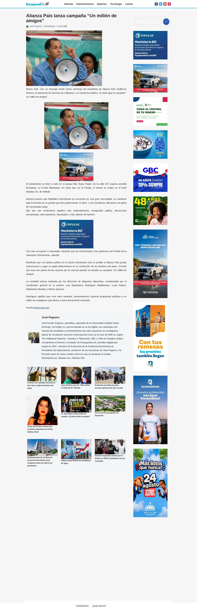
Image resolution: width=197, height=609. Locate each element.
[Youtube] (165, 4)
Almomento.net (41, 307)
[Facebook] (156, 4)
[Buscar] (166, 21)
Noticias (68, 4)
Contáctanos (82, 606)
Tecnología (116, 4)
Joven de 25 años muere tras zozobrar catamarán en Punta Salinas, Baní (40, 429)
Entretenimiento (85, 4)
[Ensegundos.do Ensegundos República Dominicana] (37, 4)
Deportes (102, 4)
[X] (160, 4)
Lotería (129, 4)
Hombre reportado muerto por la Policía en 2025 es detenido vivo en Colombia (110, 458)
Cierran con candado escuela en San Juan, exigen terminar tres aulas (41, 385)
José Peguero (35, 26)
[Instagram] (169, 4)
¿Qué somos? (99, 606)
